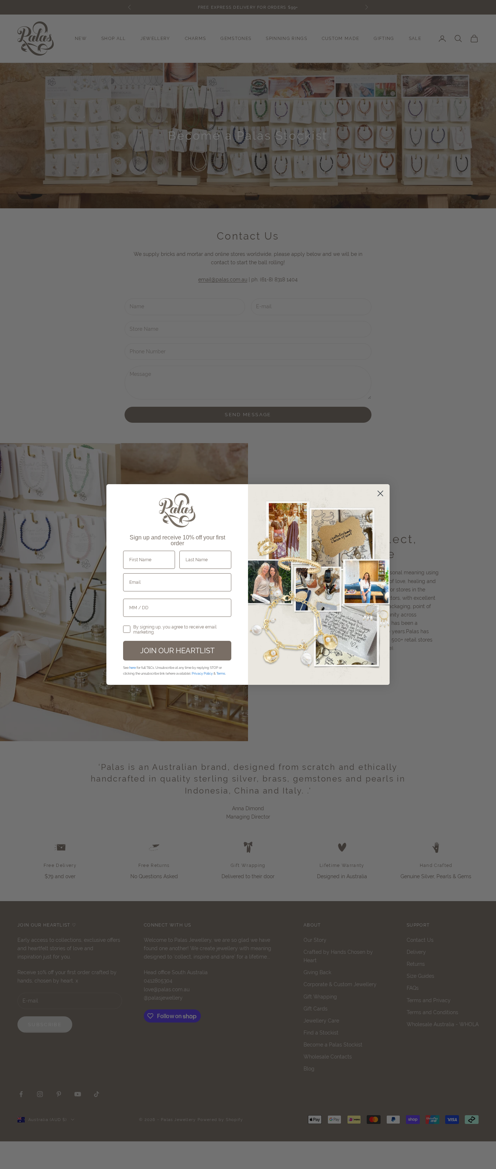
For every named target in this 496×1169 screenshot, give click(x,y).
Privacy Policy (202, 673)
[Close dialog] (380, 493)
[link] (177, 510)
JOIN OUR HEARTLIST (177, 650)
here (132, 668)
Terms (220, 673)
